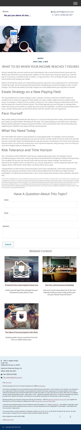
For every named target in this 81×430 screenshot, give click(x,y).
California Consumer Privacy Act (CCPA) (58, 399)
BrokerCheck (41, 386)
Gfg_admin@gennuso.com (63, 12)
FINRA (54, 404)
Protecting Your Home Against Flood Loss (21, 285)
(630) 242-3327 (63, 15)
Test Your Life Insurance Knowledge (59, 285)
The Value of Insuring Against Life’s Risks (21, 332)
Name (6, 200)
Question (6, 226)
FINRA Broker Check (8, 419)
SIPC (57, 404)
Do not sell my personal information (45, 401)
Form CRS (8, 382)
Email (6, 213)
